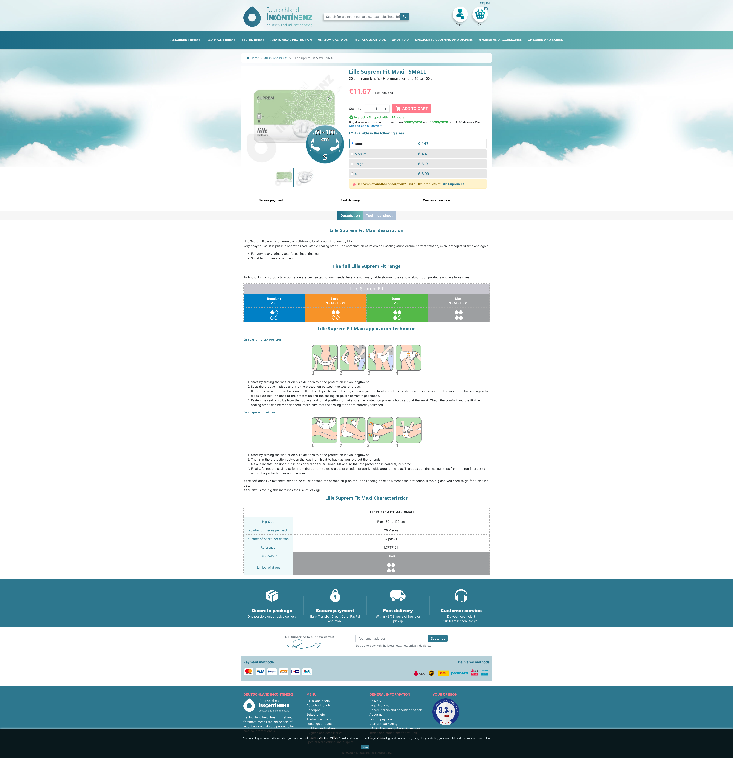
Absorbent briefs (318, 705)
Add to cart (412, 108)
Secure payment (381, 719)
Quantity (355, 108)
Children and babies (320, 728)
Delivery (375, 701)
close (365, 747)
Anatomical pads (318, 719)
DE (482, 3)
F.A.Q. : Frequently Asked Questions (395, 728)
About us (375, 714)
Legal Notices (379, 705)
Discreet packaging (383, 724)
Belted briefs (315, 714)
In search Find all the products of (410, 184)
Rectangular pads (319, 724)
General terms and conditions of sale (396, 710)
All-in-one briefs (318, 701)
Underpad (313, 710)
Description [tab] (350, 215)
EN (488, 3)
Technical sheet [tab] (379, 215)
